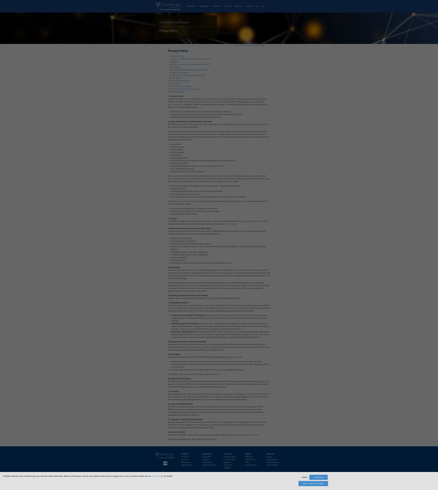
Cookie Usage (157, 476)
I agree (304, 477)
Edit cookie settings (313, 483)
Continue (318, 477)
